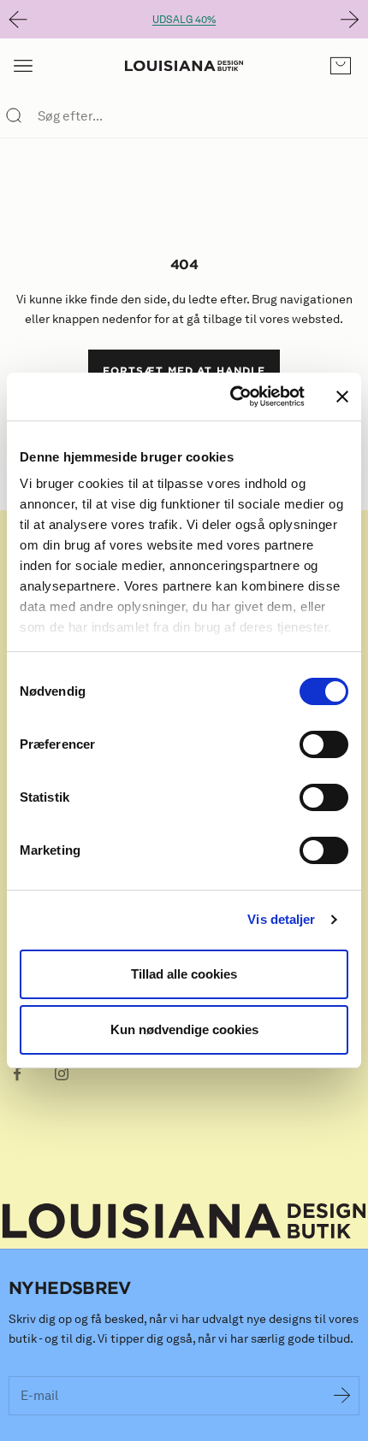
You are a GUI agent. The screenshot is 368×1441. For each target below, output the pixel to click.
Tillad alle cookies (184, 974)
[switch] (324, 744)
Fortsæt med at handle (184, 370)
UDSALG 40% (184, 19)
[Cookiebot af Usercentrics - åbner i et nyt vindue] (231, 396)
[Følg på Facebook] (17, 1073)
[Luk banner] (342, 397)
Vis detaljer (281, 919)
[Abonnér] (342, 1395)
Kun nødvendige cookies (184, 1029)
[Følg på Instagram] (61, 1073)
